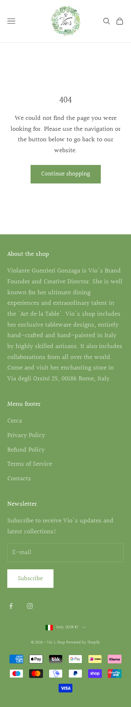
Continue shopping (65, 174)
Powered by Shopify (83, 642)
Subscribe (30, 578)
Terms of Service (29, 464)
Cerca (14, 421)
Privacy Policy (26, 435)
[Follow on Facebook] (11, 606)
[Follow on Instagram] (29, 606)
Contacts (19, 478)
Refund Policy (26, 450)
